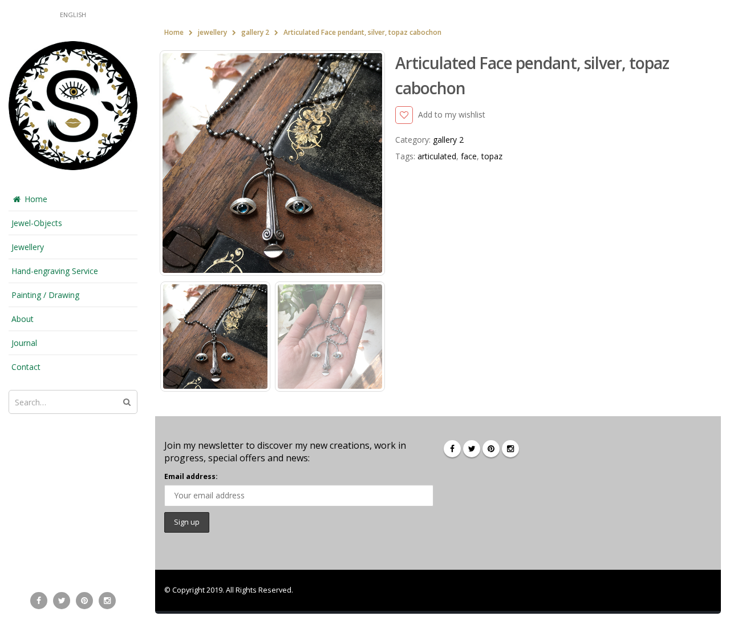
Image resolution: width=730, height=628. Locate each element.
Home (36, 199)
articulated (436, 156)
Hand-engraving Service (54, 270)
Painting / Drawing (45, 294)
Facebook (452, 448)
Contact (25, 366)
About (22, 318)
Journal (24, 342)
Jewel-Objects (36, 223)
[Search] (126, 402)
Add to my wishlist (451, 114)
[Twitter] (61, 600)
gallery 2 (448, 139)
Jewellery (27, 246)
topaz (491, 156)
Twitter (471, 448)
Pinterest (491, 448)
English (73, 14)
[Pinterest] (84, 600)
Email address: (191, 476)
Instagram (510, 448)
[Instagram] (107, 600)
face (469, 156)
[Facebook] (38, 600)
